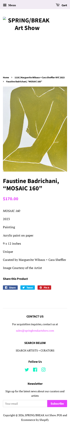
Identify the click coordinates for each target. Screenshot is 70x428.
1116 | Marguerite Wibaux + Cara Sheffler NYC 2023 (40, 77)
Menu (12, 5)
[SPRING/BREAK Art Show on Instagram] (43, 370)
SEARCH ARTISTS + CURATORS (35, 350)
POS (59, 415)
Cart (64, 5)
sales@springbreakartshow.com (35, 330)
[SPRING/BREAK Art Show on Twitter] (27, 370)
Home (6, 77)
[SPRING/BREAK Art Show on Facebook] (35, 370)
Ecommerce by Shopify (35, 420)
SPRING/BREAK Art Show (40, 415)
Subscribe (57, 404)
